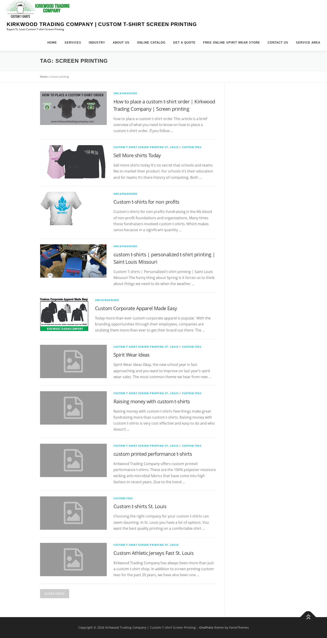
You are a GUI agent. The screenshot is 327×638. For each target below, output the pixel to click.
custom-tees (191, 147)
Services (73, 42)
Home (52, 42)
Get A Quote (184, 42)
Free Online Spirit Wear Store (231, 42)
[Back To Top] (308, 617)
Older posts (54, 594)
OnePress (206, 627)
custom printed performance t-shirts (152, 453)
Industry (97, 42)
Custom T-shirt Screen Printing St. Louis (146, 147)
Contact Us (278, 42)
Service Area (308, 42)
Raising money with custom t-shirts (151, 401)
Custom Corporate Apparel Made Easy (136, 308)
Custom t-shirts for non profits (146, 201)
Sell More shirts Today (137, 155)
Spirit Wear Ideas (131, 354)
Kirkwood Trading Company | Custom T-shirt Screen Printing (102, 24)
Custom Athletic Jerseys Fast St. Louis (153, 553)
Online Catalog (151, 42)
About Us (121, 42)
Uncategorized (125, 93)
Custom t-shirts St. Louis (139, 506)
